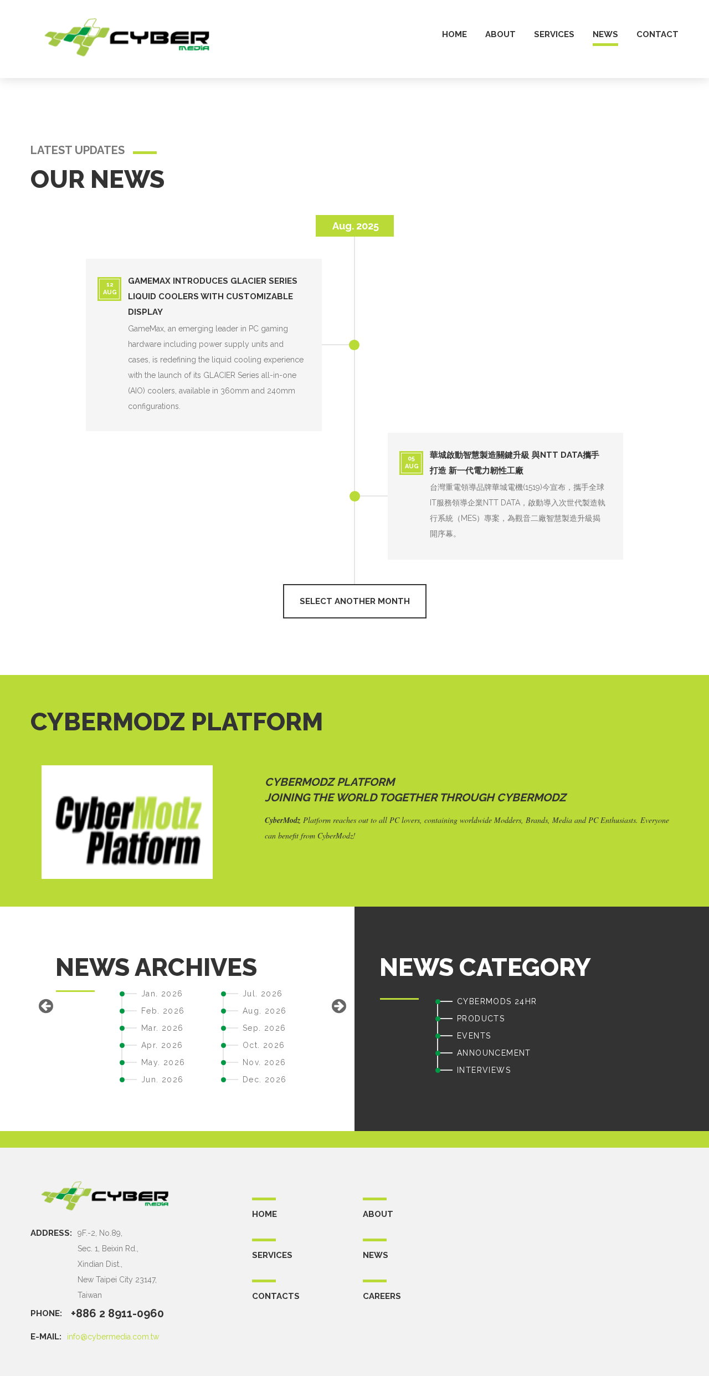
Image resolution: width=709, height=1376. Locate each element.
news (605, 34)
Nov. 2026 (264, 1062)
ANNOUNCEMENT (494, 1052)
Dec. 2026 (265, 1079)
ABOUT (378, 1214)
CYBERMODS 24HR (497, 1001)
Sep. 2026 (264, 1028)
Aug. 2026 (265, 1010)
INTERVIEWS (484, 1070)
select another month (355, 601)
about (500, 34)
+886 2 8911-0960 (117, 1313)
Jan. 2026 (162, 993)
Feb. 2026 (163, 1010)
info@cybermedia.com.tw (113, 1336)
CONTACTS (276, 1296)
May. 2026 (163, 1062)
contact (657, 34)
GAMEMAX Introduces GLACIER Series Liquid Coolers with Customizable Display (212, 296)
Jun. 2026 (162, 1079)
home (454, 34)
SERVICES (272, 1255)
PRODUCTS (481, 1018)
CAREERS (382, 1296)
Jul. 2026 (263, 993)
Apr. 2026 (162, 1045)
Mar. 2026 (162, 1028)
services (554, 34)
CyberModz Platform (329, 782)
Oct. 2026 (264, 1045)
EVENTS (474, 1035)
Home (264, 1214)
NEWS (375, 1255)
